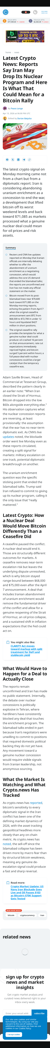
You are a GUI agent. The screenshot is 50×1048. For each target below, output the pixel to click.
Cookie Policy (25, 1028)
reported (36, 803)
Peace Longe (17, 108)
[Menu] (44, 12)
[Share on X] (13, 160)
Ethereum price (39, 21)
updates (8, 437)
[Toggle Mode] (35, 12)
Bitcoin (11, 915)
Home (8, 52)
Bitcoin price (14, 21)
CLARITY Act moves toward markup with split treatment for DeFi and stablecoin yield (26, 650)
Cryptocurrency (27, 915)
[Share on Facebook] (7, 160)
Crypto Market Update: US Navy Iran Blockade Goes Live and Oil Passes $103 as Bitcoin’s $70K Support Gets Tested (27, 892)
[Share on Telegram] (24, 160)
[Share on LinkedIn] (18, 160)
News (16, 52)
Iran (42, 915)
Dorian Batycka (24, 118)
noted (7, 844)
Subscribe (39, 1013)
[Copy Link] (29, 160)
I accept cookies (14, 1034)
